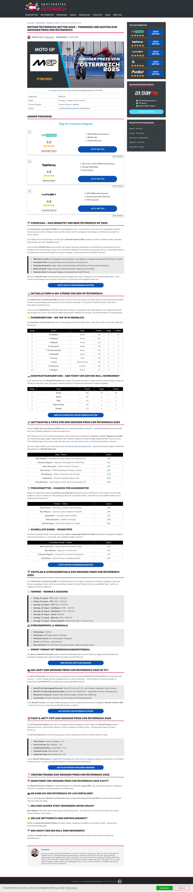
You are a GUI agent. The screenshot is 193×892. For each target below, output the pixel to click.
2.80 (108, 458)
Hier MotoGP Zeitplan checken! (75, 663)
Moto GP (62, 97)
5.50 (108, 558)
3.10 (108, 462)
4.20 (108, 516)
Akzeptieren (164, 888)
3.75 (108, 550)
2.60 (108, 508)
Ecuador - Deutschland (136, 133)
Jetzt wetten (97, 149)
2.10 (62, 741)
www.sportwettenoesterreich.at (93, 881)
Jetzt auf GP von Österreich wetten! (75, 285)
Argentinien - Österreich (137, 142)
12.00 (109, 474)
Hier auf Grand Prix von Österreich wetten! (76, 415)
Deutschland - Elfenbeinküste (138, 138)
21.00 (109, 482)
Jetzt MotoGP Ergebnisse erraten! (75, 565)
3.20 (64, 748)
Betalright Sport (49, 151)
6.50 (108, 466)
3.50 (108, 546)
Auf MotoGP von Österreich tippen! (75, 711)
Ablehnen (181, 888)
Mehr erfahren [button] (71, 888)
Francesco (45, 849)
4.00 (61, 751)
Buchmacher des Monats (141, 84)
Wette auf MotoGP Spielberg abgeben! (76, 767)
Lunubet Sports (49, 210)
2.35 (60, 745)
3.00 (108, 512)
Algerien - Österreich (136, 128)
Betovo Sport (49, 180)
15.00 (109, 478)
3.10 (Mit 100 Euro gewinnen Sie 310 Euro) (74, 108)
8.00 (108, 470)
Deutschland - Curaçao (136, 147)
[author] (29, 37)
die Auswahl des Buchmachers (80, 446)
